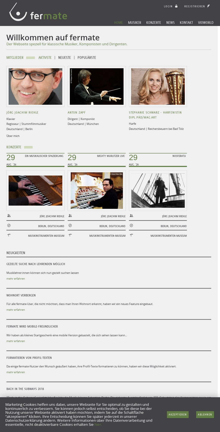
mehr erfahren (15, 278)
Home (118, 22)
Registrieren (195, 6)
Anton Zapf (77, 112)
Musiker (134, 22)
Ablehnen (205, 414)
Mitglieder (14, 57)
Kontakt (186, 22)
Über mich (13, 136)
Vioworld (206, 22)
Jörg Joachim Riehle (22, 112)
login (169, 6)
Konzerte (153, 22)
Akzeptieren (178, 414)
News (170, 22)
